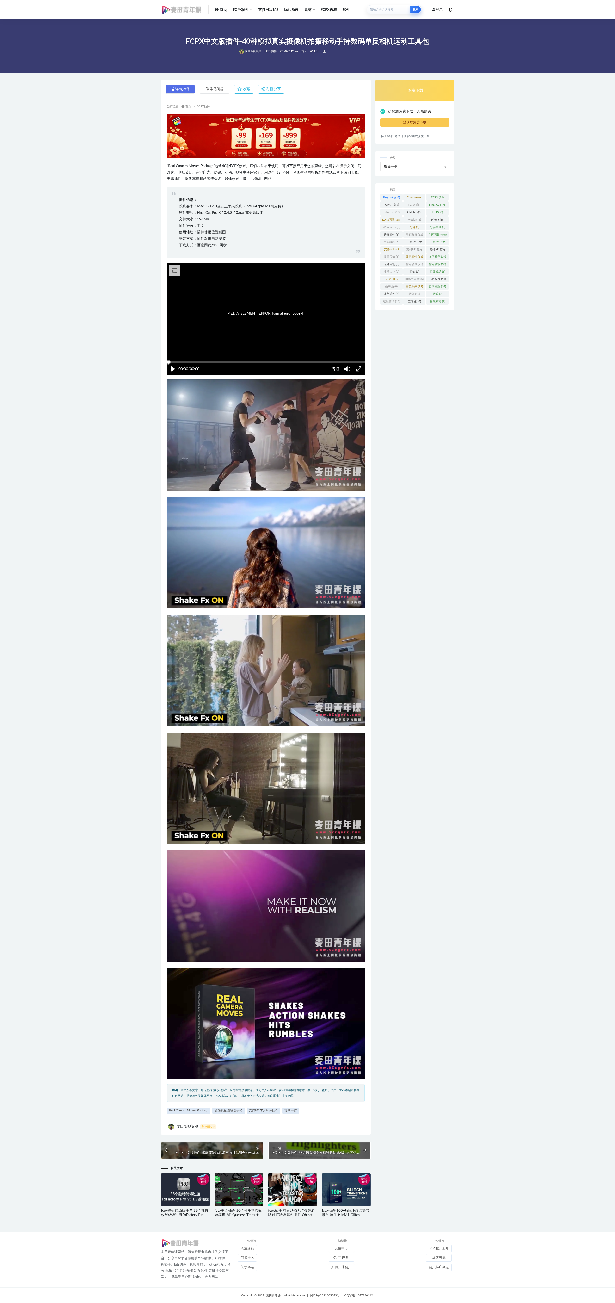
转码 (437, 293)
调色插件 (391, 293)
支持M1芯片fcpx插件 (263, 1110)
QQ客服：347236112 (358, 1295)
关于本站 (247, 1267)
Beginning (391, 197)
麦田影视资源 (253, 51)
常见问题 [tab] (216, 89)
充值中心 (341, 1248)
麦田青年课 (273, 1295)
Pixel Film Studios (437, 220)
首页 (223, 10)
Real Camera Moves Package (188, 1110)
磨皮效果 (414, 286)
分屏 (414, 227)
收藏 (246, 89)
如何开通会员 (341, 1267)
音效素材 (437, 301)
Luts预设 (291, 10)
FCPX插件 (241, 10)
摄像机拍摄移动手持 (229, 1110)
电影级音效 (414, 279)
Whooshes (391, 227)
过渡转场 (391, 301)
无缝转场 (391, 264)
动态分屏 (414, 234)
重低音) (414, 301)
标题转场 (437, 264)
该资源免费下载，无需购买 (409, 111)
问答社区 (247, 1258)
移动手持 (290, 1110)
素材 (308, 10)
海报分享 (273, 89)
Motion (414, 219)
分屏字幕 (437, 227)
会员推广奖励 (439, 1267)
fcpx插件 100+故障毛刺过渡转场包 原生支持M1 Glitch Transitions (346, 1215)
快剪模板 (391, 242)
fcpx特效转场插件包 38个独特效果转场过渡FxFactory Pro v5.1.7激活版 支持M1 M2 (184, 1215)
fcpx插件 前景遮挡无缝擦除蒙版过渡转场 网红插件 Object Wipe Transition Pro (291, 1215)
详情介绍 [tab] (182, 89)
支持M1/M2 (268, 10)
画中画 (391, 286)
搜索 (415, 9)
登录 (439, 9)
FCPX (437, 197)
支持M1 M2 (414, 243)
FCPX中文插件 (391, 205)
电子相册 (391, 279)
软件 (346, 10)
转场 (414, 293)
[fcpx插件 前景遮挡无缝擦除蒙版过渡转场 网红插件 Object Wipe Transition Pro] (292, 1189)
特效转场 (437, 271)
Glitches (414, 212)
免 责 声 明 (341, 1258)
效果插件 (414, 256)
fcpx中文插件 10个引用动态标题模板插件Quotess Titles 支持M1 (239, 1215)
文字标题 (437, 256)
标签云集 (439, 1258)
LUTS (437, 212)
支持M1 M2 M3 (437, 243)
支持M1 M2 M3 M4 (391, 250)
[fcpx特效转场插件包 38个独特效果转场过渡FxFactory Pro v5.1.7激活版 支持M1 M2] (185, 1190)
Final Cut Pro (437, 205)
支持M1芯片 (414, 250)
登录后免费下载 (414, 122)
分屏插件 (391, 234)
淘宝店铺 (247, 1248)
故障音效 (391, 256)
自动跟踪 (437, 286)
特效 (414, 271)
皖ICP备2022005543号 (325, 1295)
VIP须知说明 (439, 1248)
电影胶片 (437, 279)
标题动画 (414, 264)
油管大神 (391, 271)
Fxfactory (391, 212)
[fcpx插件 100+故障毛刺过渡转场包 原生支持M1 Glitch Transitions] (346, 1190)
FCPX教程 (329, 10)
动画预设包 (437, 234)
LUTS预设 (391, 219)
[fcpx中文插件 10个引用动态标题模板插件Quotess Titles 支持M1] (239, 1190)
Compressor (414, 198)
